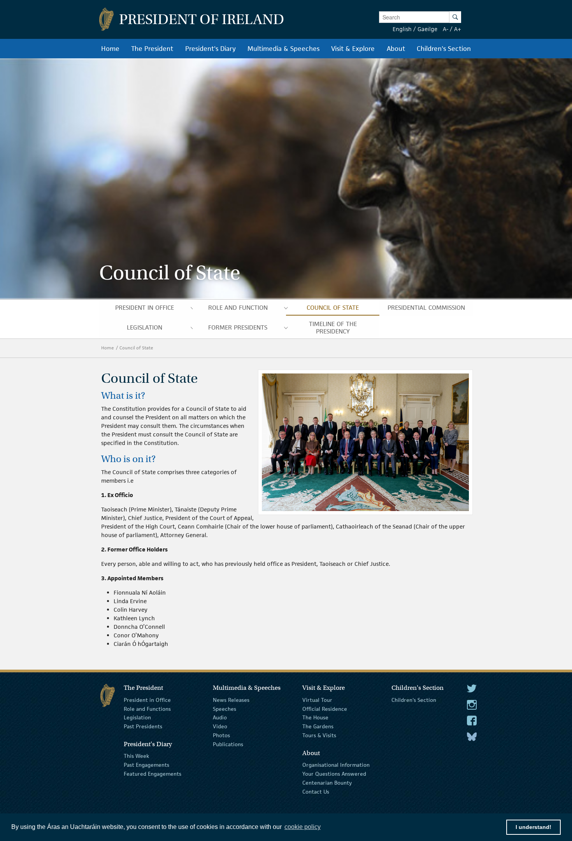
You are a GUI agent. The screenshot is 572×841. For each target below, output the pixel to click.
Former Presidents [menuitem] (237, 327)
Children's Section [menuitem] (444, 48)
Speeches (224, 708)
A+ (457, 29)
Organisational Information (336, 764)
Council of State (136, 348)
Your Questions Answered (334, 773)
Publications (228, 744)
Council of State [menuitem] (333, 308)
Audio (220, 717)
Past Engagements (146, 764)
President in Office (147, 699)
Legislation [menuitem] (144, 327)
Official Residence (324, 708)
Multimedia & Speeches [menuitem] (283, 48)
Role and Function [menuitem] (238, 308)
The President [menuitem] (152, 48)
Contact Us (315, 791)
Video (220, 726)
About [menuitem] (396, 48)
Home (107, 348)
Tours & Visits (319, 735)
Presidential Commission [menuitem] (426, 308)
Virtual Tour (317, 699)
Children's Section (413, 699)
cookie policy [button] (302, 827)
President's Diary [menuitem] (210, 48)
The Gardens (317, 726)
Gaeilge (427, 29)
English (402, 29)
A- (445, 29)
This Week (136, 755)
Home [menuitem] (110, 48)
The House (315, 717)
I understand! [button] (533, 827)
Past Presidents (143, 726)
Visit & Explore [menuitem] (353, 48)
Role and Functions (147, 708)
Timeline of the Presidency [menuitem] (333, 327)
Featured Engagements (152, 773)
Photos (221, 735)
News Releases (231, 699)
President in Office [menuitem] (144, 308)
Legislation (137, 717)
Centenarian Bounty (327, 782)
